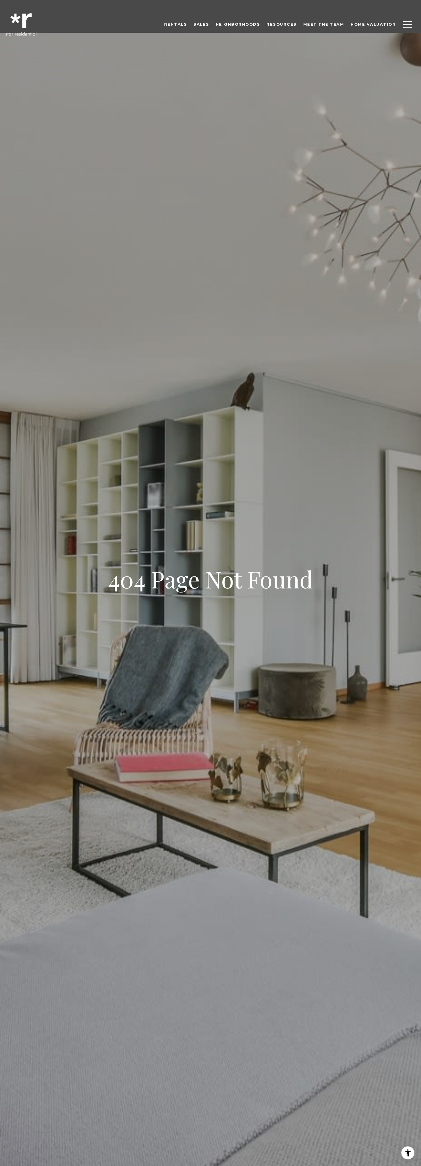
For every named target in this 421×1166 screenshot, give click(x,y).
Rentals (175, 24)
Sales (201, 24)
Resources (281, 24)
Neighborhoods (238, 24)
